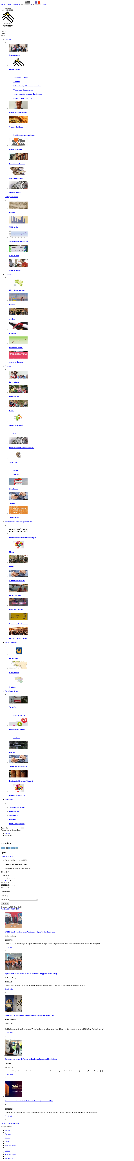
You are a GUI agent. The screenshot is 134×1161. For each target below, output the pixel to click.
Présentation (13, 658)
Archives (16, 738)
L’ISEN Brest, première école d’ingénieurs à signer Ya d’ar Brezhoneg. (30, 932)
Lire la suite (9, 947)
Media (11, 552)
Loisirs (11, 411)
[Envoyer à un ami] (14, 848)
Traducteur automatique (18, 766)
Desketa (12, 304)
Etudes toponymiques (16, 824)
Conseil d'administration (18, 112)
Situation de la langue (16, 807)
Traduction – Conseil (20, 78)
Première (4, 909)
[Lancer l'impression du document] (12, 848)
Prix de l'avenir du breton (18, 638)
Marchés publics (15, 192)
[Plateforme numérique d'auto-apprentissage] (18, 300)
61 (13, 909)
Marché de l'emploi (16, 425)
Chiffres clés (13, 227)
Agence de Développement (22, 98)
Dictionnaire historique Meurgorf (21, 781)
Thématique (5, 899)
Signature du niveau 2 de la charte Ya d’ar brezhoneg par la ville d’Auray (31, 974)
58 (8, 909)
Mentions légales (10, 1145)
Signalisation (13, 489)
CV (14, 433)
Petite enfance (14, 382)
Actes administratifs (16, 178)
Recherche (16, 4)
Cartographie (14, 673)
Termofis (12, 707)
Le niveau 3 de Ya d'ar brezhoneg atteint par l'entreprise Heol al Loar (29, 1015)
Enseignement (14, 396)
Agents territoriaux (16, 362)
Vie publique (13, 815)
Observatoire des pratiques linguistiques (27, 94)
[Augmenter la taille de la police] (4, 848)
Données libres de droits (17, 795)
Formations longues (16, 348)
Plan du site (9, 1134)
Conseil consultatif (15, 149)
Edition (11, 566)
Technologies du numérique (23, 90)
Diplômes (12, 333)
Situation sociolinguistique (18, 241)
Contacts (12, 687)
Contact (44, 4)
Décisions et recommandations (24, 135)
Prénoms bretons (15, 595)
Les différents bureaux (17, 164)
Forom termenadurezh (17, 730)
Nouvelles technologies (17, 581)
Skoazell (16, 474)
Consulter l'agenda (7, 856)
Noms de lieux (14, 256)
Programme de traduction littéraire (21, 448)
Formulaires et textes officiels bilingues (22, 538)
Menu (3, 4)
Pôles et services (14, 69)
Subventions (13, 462)
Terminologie (14, 517)
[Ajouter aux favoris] (17, 848)
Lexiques (12, 820)
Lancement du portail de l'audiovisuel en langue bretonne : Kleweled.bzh (31, 1059)
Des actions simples (16, 609)
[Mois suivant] (10, 872)
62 (14, 909)
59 (9, 909)
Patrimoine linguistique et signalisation (27, 86)
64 (18, 909)
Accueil (7, 833)
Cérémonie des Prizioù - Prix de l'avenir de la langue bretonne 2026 (29, 1101)
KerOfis (12, 752)
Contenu (9, 4)
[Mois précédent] (1, 872)
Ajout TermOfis (19, 715)
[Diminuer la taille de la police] (2, 848)
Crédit (7, 1141)
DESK (15, 470)
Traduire (12, 503)
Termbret (16, 82)
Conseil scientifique (16, 127)
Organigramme (14, 55)
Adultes (12, 319)
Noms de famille (15, 270)
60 (11, 909)
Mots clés (4, 896)
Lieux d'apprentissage (17, 290)
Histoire (12, 213)
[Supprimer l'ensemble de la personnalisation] (9, 848)
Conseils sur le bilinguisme (18, 624)
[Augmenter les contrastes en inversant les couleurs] (7, 848)
